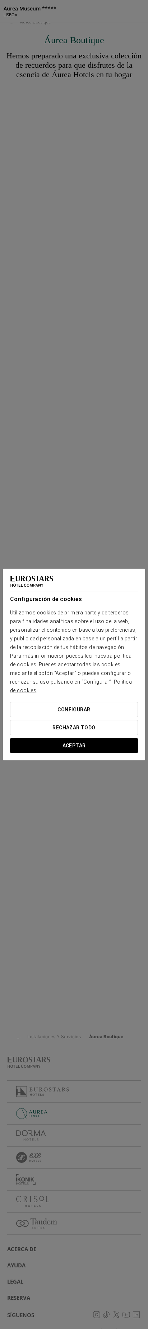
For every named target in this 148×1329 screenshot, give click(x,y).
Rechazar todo (73, 727)
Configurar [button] (73, 709)
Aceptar (74, 745)
